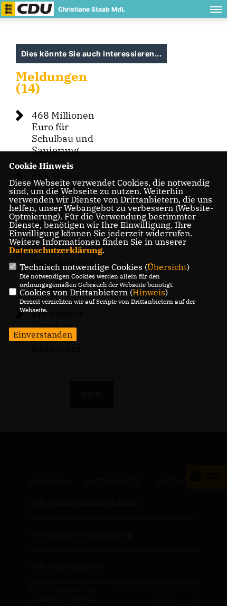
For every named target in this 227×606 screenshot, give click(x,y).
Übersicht (167, 267)
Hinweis (149, 292)
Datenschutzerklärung (55, 250)
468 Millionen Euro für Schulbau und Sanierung (63, 132)
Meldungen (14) (51, 82)
